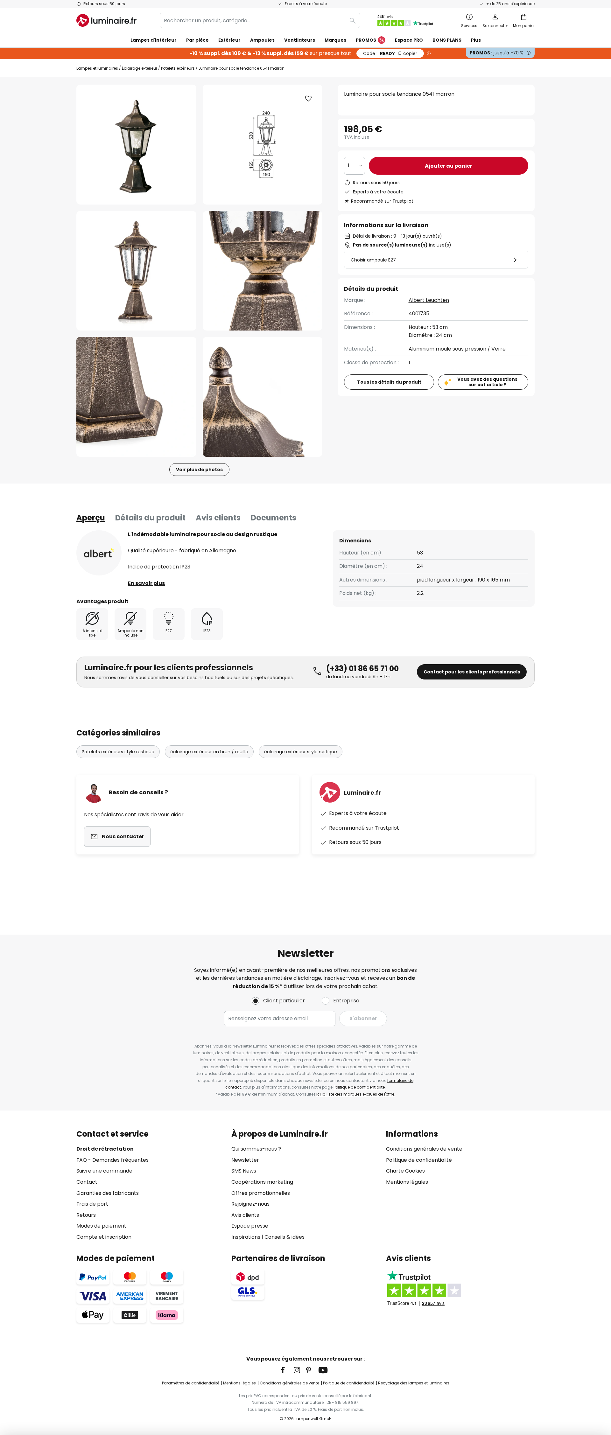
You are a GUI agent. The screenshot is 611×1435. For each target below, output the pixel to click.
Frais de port (92, 1204)
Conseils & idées (284, 1237)
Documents (273, 517)
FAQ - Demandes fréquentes (112, 1160)
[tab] (90, 518)
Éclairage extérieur (139, 68)
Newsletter (245, 1160)
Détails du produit (150, 517)
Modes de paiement (101, 1226)
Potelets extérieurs (178, 68)
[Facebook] (287, 1370)
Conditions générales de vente (424, 1149)
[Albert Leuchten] (99, 552)
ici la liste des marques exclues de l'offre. (355, 1094)
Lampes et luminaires (97, 68)
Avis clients (218, 517)
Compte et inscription (103, 1237)
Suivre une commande (104, 1170)
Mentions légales (407, 1182)
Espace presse (249, 1226)
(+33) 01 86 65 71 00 (362, 668)
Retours (86, 1215)
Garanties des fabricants (107, 1193)
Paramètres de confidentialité (190, 1383)
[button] (136, 271)
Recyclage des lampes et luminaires (413, 1383)
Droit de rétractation (105, 1149)
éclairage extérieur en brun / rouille (209, 752)
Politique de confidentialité (359, 1087)
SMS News (243, 1170)
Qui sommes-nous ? (256, 1149)
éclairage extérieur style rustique (300, 752)
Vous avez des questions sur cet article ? (487, 382)
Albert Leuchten (429, 300)
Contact (86, 1182)
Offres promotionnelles (260, 1193)
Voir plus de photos (199, 469)
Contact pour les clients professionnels (472, 672)
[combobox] (260, 20)
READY (390, 53)
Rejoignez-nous (250, 1204)
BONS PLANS (446, 40)
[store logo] (106, 20)
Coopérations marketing (262, 1182)
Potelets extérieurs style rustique (118, 752)
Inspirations (245, 1237)
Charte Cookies (405, 1170)
